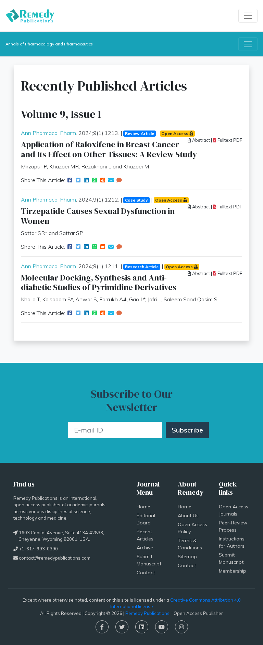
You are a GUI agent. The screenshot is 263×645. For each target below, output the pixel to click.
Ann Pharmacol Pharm (48, 132)
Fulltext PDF (229, 140)
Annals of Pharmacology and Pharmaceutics (49, 43)
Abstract (200, 140)
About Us (188, 515)
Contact (146, 572)
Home (143, 507)
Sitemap (187, 556)
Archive (145, 548)
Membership (232, 571)
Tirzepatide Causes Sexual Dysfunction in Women (98, 216)
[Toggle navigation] (248, 16)
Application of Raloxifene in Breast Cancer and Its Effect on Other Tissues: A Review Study (109, 149)
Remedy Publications (147, 613)
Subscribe (187, 430)
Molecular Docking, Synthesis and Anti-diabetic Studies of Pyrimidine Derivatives (98, 282)
